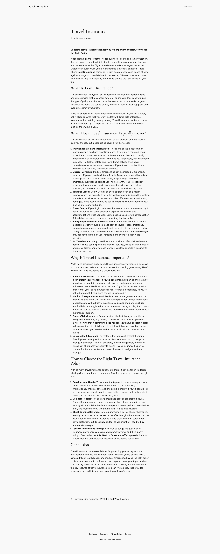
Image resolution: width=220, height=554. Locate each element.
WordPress (116, 539)
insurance (187, 6)
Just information (38, 6)
